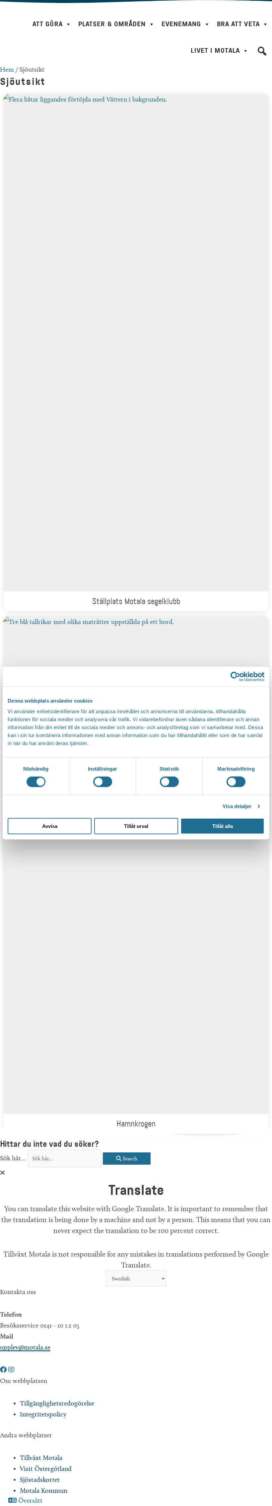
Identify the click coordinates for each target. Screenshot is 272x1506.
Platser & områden (112, 24)
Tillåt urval (136, 826)
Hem (7, 69)
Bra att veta (238, 24)
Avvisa (49, 826)
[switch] (102, 782)
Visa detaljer (237, 806)
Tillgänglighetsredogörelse (57, 1403)
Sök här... (14, 1158)
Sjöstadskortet (40, 1479)
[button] (262, 51)
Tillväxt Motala (41, 1458)
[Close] (2, 1173)
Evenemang (181, 24)
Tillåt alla (222, 826)
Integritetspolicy (43, 1414)
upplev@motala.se (25, 1347)
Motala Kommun (43, 1490)
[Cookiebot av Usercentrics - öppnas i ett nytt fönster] (235, 677)
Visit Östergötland (46, 1468)
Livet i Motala (215, 50)
